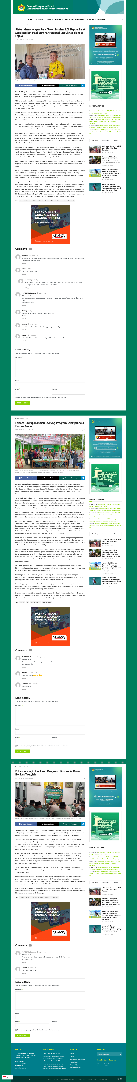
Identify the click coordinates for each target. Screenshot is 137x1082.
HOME (30, 20)
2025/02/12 (18, 40)
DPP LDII (22, 1079)
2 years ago (34, 255)
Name (17, 381)
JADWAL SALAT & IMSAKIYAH (96, 20)
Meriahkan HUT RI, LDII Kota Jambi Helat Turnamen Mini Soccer (104, 112)
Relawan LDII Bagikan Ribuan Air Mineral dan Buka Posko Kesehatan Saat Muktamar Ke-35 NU (105, 132)
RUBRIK (49, 20)
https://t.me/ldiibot (103, 1066)
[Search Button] (122, 19)
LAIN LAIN (58, 20)
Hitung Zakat (74, 1062)
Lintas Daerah (24, 25)
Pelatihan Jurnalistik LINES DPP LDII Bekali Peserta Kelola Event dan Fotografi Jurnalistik (104, 121)
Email (17, 389)
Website (54, 389)
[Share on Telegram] (83, 85)
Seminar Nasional (68, 201)
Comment (19, 357)
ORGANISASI (39, 20)
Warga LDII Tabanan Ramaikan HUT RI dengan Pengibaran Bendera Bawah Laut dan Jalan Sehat (111, 187)
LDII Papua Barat (37, 201)
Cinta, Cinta (46, 1053)
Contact (72, 1056)
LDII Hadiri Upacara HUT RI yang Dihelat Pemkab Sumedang (111, 148)
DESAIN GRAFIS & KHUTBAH (74, 20)
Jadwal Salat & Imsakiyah (77, 1059)
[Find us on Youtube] (121, 1079)
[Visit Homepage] (68, 8)
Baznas (22, 602)
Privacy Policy (74, 1065)
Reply (24, 263)
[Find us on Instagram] (118, 1079)
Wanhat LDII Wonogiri (51, 897)
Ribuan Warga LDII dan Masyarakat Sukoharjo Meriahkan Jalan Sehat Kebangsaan (104, 127)
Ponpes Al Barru (37, 897)
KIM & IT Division (38, 1079)
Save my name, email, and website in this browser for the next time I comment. (42, 397)
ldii (28, 602)
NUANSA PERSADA (75, 1068)
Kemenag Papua (25, 201)
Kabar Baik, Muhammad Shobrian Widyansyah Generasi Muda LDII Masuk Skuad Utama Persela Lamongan (111, 173)
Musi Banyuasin (35, 602)
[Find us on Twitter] (115, 1079)
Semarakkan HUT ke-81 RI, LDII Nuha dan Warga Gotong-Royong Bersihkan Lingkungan (105, 116)
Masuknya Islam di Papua (53, 201)
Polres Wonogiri (25, 897)
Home (17, 25)
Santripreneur (46, 602)
